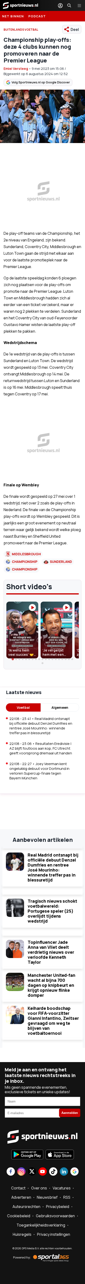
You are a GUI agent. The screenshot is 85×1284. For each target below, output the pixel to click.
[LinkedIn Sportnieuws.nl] (64, 1172)
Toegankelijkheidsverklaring (41, 1225)
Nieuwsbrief (47, 1197)
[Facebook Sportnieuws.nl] (11, 1172)
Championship (24, 561)
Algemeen (59, 707)
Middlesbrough (26, 554)
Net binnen (13, 16)
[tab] (13, 659)
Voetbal (23, 707)
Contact (18, 1188)
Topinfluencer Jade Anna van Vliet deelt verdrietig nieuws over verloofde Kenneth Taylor (51, 952)
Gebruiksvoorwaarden (55, 1215)
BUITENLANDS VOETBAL (21, 30)
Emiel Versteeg (16, 68)
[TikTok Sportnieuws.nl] (53, 1172)
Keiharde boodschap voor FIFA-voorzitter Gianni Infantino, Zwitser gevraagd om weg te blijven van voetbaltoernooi (53, 1020)
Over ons (39, 1188)
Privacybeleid (57, 1206)
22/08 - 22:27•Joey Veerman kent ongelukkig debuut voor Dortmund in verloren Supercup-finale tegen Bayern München (39, 771)
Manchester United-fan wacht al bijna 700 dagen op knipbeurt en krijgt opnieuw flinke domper (51, 985)
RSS (66, 1197)
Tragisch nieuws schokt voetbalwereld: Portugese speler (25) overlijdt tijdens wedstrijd (52, 911)
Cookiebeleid (18, 1215)
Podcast (37, 16)
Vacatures (62, 1188)
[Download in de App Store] (60, 1155)
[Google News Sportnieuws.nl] (74, 1172)
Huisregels (22, 1234)
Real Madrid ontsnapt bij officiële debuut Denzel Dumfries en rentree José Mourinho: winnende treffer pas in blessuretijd (53, 867)
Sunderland (61, 561)
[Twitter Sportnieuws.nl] (32, 1172)
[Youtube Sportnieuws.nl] (42, 1172)
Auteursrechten (26, 1206)
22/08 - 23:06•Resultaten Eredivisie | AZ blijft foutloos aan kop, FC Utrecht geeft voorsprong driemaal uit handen (40, 748)
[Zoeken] (69, 5)
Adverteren (21, 1197)
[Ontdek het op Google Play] (27, 1155)
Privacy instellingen (53, 1234)
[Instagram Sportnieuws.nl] (21, 1172)
